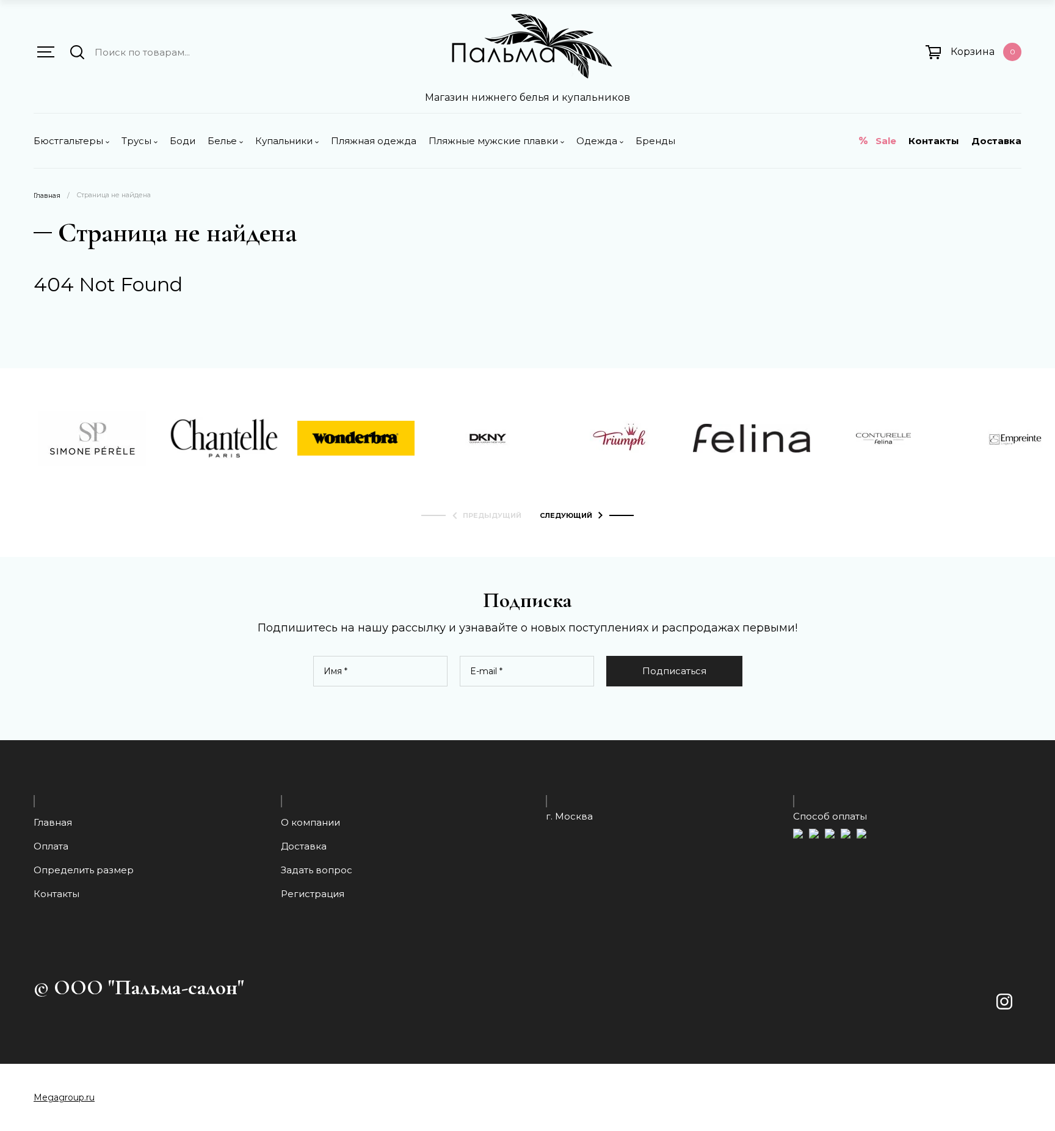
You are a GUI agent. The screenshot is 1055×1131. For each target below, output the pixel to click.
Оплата (51, 846)
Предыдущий (492, 516)
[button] (46, 52)
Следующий (566, 516)
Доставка (996, 141)
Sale (886, 141)
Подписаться (674, 671)
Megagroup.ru (64, 1097)
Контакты (933, 141)
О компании (310, 822)
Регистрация (312, 894)
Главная (47, 195)
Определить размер (84, 870)
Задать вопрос (316, 870)
